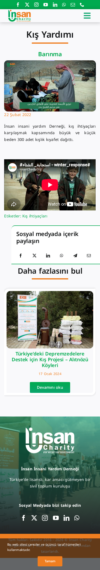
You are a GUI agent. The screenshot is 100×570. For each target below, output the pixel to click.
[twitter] (27, 4)
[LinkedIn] (48, 255)
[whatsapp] (64, 4)
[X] (34, 255)
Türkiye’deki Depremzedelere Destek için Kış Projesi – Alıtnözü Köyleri (50, 359)
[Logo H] (19, 11)
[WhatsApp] (62, 255)
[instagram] (36, 4)
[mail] (73, 4)
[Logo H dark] (50, 428)
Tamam (50, 561)
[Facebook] (20, 255)
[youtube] (45, 4)
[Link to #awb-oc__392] (87, 16)
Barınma (50, 54)
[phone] (82, 4)
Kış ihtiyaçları (35, 216)
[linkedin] (55, 4)
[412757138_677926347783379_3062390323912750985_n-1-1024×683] (50, 293)
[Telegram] (75, 255)
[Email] (88, 255)
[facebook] (18, 4)
